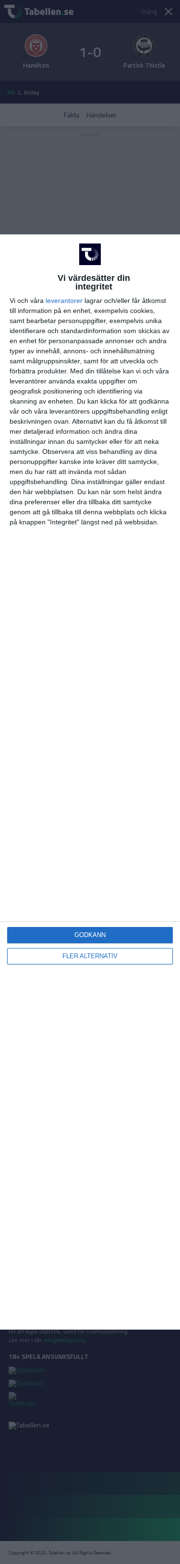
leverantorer (64, 300)
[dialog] (90, 781)
